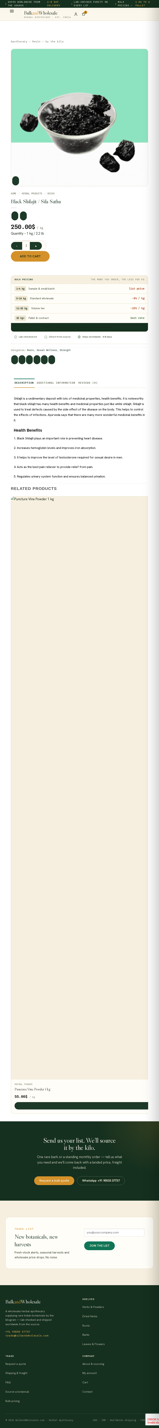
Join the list (99, 1246)
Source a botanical (17, 1391)
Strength (65, 350)
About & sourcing (93, 1364)
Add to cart (30, 256)
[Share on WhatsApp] (14, 359)
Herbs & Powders (93, 1307)
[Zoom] (15, 180)
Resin (36, 41)
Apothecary (19, 41)
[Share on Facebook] (22, 359)
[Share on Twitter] (29, 359)
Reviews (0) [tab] (88, 382)
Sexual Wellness (47, 350)
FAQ (8, 1382)
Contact (87, 1391)
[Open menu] (11, 13)
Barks (85, 1334)
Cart (85, 1382)
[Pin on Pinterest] (44, 359)
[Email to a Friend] (37, 359)
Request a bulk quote (54, 1181)
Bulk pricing (12, 1401)
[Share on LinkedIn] (51, 359)
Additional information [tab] (56, 382)
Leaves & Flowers (93, 1344)
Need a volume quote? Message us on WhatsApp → (79, 327)
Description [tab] (24, 382)
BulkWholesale (47, 14)
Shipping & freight (16, 1373)
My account (89, 1373)
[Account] (76, 14)
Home (13, 193)
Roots (86, 1325)
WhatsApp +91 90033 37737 (101, 1181)
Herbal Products (32, 193)
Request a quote (15, 1364)
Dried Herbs (89, 1316)
